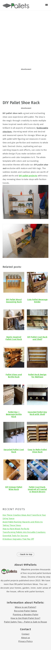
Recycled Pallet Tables (25, 611)
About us (25, 638)
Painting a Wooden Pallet (25, 615)
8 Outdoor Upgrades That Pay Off (18, 539)
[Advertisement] (25, 38)
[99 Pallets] (16, 7)
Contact (25, 634)
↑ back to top (25, 554)
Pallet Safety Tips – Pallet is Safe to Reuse (25, 622)
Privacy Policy (25, 641)
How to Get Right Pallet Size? (25, 618)
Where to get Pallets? (25, 607)
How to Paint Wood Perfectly (16, 529)
